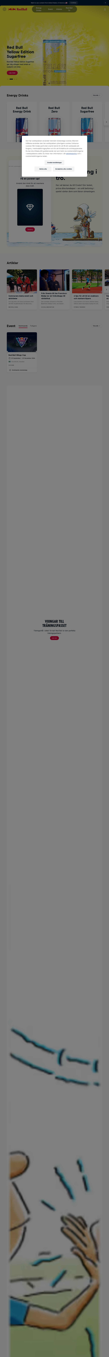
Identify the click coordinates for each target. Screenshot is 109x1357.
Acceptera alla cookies (63, 169)
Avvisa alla (43, 169)
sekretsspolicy (71, 154)
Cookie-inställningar (54, 162)
